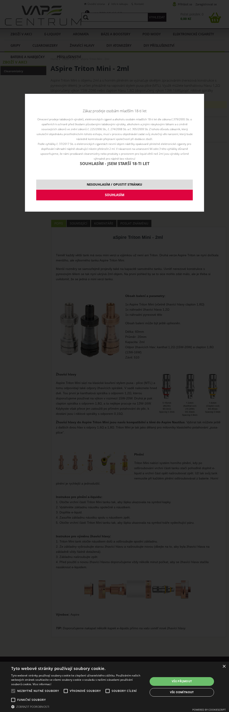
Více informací (42, 684)
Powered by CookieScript (209, 709)
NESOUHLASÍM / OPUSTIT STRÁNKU (114, 184)
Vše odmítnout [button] (182, 692)
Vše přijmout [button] (182, 681)
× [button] (224, 666)
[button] (77, 706)
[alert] (114, 687)
